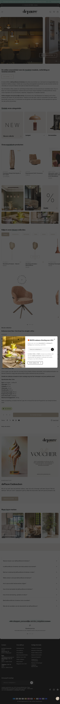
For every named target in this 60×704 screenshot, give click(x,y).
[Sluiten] (54, 339)
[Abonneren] (52, 349)
